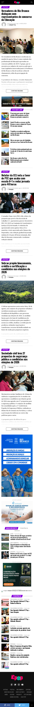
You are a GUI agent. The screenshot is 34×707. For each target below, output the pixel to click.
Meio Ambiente (20, 689)
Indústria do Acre (9, 692)
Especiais (28, 689)
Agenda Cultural (14, 697)
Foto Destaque (27, 694)
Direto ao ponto (20, 692)
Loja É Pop (23, 697)
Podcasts (19, 694)
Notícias (5, 689)
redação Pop (12, 25)
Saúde (6, 694)
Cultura (12, 694)
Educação (29, 692)
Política (12, 689)
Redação (11, 189)
